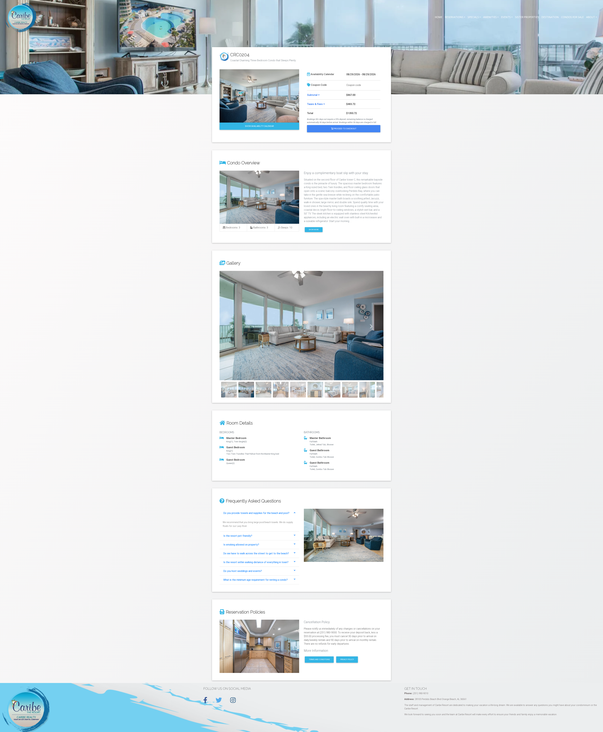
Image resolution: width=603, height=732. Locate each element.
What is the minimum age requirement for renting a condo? (255, 579)
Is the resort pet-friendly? (237, 535)
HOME (438, 17)
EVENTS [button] (506, 17)
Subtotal (312, 94)
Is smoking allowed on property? (241, 544)
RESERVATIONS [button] (454, 17)
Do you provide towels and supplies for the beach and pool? (256, 513)
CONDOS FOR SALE (572, 17)
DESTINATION (550, 17)
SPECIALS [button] (473, 17)
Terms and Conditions (319, 659)
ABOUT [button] (590, 17)
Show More (314, 230)
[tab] (259, 513)
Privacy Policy (347, 659)
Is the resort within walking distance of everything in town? (255, 562)
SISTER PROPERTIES (527, 17)
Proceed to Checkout (344, 128)
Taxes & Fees (315, 104)
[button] (232, 325)
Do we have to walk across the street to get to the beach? (256, 553)
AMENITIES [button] (490, 17)
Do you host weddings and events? (242, 571)
